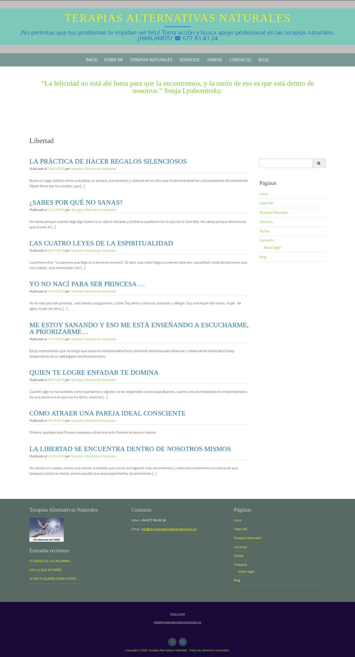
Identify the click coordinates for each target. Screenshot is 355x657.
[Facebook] (172, 642)
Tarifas (214, 60)
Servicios (190, 60)
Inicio (92, 60)
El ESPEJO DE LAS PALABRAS (49, 561)
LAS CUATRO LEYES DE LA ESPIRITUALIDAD (101, 243)
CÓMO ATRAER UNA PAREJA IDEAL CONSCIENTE (107, 413)
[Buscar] (319, 163)
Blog (263, 60)
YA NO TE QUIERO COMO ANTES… (53, 578)
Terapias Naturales (151, 60)
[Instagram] (183, 642)
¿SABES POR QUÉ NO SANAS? (76, 202)
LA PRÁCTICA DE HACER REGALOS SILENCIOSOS (108, 161)
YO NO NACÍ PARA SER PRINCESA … (87, 284)
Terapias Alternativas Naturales (177, 18)
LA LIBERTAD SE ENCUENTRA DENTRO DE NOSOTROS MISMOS (130, 449)
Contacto (240, 60)
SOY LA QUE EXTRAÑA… (46, 570)
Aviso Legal (272, 247)
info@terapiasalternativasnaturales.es (168, 529)
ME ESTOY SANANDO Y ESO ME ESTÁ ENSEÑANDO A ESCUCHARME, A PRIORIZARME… (139, 328)
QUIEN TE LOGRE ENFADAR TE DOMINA (94, 372)
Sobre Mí (113, 60)
